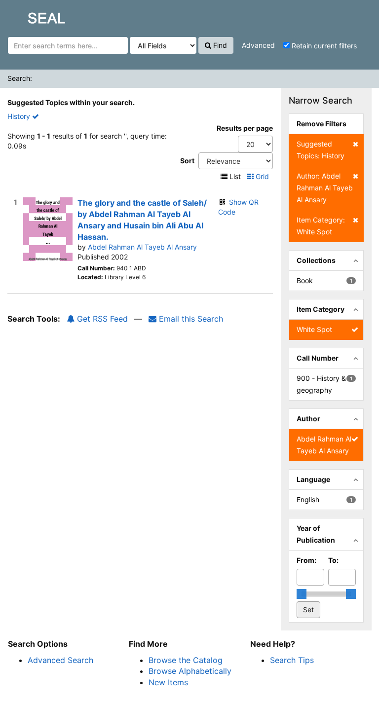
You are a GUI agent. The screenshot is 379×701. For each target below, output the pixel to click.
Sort (187, 160)
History (19, 116)
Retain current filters (323, 45)
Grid (262, 176)
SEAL (27, 15)
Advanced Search (60, 660)
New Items (168, 682)
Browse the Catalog (186, 660)
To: (333, 560)
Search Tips (292, 660)
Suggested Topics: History (320, 150)
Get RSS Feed (101, 319)
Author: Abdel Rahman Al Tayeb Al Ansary (325, 188)
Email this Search (189, 319)
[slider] (301, 594)
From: (306, 560)
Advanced (258, 45)
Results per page (245, 128)
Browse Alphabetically (190, 671)
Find (219, 45)
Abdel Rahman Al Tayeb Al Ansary (142, 247)
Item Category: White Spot (321, 226)
